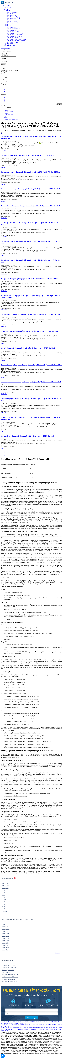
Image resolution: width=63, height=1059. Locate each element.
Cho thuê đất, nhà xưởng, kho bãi (16, 40)
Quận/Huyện (4, 54)
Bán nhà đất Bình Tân (32, 1024)
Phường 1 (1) (5, 945)
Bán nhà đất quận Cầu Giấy (19, 1021)
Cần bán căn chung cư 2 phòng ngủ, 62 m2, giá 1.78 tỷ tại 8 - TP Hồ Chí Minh (27, 155)
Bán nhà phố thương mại (13, 16)
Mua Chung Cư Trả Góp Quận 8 (9, 981)
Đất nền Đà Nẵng (36, 1027)
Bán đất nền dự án (12, 21)
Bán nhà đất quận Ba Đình (48, 1021)
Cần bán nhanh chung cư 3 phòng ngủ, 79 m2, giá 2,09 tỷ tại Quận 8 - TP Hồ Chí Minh (30, 189)
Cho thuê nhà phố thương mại (15, 33)
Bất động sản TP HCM (7, 1024)
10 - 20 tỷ (4, 902)
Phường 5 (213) (5, 931)
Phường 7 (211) (5, 933)
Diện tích (3, 66)
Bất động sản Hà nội (6, 1021)
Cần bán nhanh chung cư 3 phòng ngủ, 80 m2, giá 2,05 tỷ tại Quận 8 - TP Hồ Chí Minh (30, 314)
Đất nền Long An (57, 1027)
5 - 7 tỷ (3, 897)
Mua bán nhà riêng (17, 1027)
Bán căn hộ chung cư (12, 12)
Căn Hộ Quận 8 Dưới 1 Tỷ (8, 970)
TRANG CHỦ (8, 8)
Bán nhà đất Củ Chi (54, 1024)
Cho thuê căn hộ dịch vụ (13, 28)
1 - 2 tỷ (3, 890)
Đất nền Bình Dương (46, 1027)
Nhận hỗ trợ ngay (31, 1018)
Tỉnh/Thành (4, 49)
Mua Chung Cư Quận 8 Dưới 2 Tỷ (10, 977)
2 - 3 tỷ (3, 892)
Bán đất (9, 19)
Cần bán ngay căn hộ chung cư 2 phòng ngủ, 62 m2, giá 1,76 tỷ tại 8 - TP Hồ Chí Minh (30, 172)
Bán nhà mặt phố (11, 15)
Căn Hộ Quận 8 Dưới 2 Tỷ (8, 972)
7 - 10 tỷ (4, 899)
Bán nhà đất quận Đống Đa (33, 1021)
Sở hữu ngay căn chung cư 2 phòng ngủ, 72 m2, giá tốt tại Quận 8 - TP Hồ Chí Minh (29, 331)
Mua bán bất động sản (6, 1027)
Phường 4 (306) (5, 924)
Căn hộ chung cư (27, 1027)
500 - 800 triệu (5, 885)
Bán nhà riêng (11, 14)
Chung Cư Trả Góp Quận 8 (8, 979)
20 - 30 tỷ (4, 904)
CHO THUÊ (7, 24)
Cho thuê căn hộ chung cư (30, 1029)
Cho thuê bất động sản (6, 1029)
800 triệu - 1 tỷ (5, 888)
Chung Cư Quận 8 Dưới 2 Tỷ (9, 965)
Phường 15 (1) (5, 950)
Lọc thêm (3, 68)
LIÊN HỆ (6, 45)
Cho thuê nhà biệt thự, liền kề (15, 34)
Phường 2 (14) (5, 940)
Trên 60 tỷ (4, 911)
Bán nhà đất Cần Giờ (43, 1024)
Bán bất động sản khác (13, 22)
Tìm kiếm (59, 104)
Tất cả (2, 73)
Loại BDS (3, 58)
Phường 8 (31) (5, 938)
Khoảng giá (4, 61)
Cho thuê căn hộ (11, 27)
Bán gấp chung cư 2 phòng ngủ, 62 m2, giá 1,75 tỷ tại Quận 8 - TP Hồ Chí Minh (28, 348)
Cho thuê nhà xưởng (43, 1029)
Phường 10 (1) (5, 947)
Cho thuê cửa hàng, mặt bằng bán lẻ (16, 39)
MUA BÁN (7, 9)
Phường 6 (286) (5, 926)
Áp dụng (3, 64)
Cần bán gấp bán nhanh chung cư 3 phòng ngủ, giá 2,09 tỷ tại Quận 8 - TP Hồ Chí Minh (31, 382)
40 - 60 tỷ (4, 909)
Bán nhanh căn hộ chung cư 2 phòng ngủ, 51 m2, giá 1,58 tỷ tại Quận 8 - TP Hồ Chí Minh (31, 365)
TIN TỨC (6, 43)
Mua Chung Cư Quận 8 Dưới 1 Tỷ (10, 974)
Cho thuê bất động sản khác (14, 42)
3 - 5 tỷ (3, 895)
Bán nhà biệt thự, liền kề (13, 18)
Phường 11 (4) (5, 943)
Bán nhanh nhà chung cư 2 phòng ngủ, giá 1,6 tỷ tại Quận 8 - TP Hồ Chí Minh (27, 436)
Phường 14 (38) (5, 936)
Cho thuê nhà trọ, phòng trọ (14, 36)
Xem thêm (57, 953)
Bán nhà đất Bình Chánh (19, 1024)
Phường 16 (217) (6, 929)
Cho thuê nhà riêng (12, 30)
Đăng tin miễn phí (5, 5)
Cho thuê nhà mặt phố (13, 31)
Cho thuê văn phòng (12, 37)
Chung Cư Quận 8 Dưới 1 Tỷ (9, 967)
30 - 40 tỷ (4, 906)
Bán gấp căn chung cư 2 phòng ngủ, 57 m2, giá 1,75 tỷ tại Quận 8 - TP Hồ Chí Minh (29, 279)
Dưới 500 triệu (5, 883)
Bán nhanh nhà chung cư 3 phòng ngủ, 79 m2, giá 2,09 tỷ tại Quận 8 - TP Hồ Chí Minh (30, 206)
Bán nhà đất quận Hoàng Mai (18, 1023)
